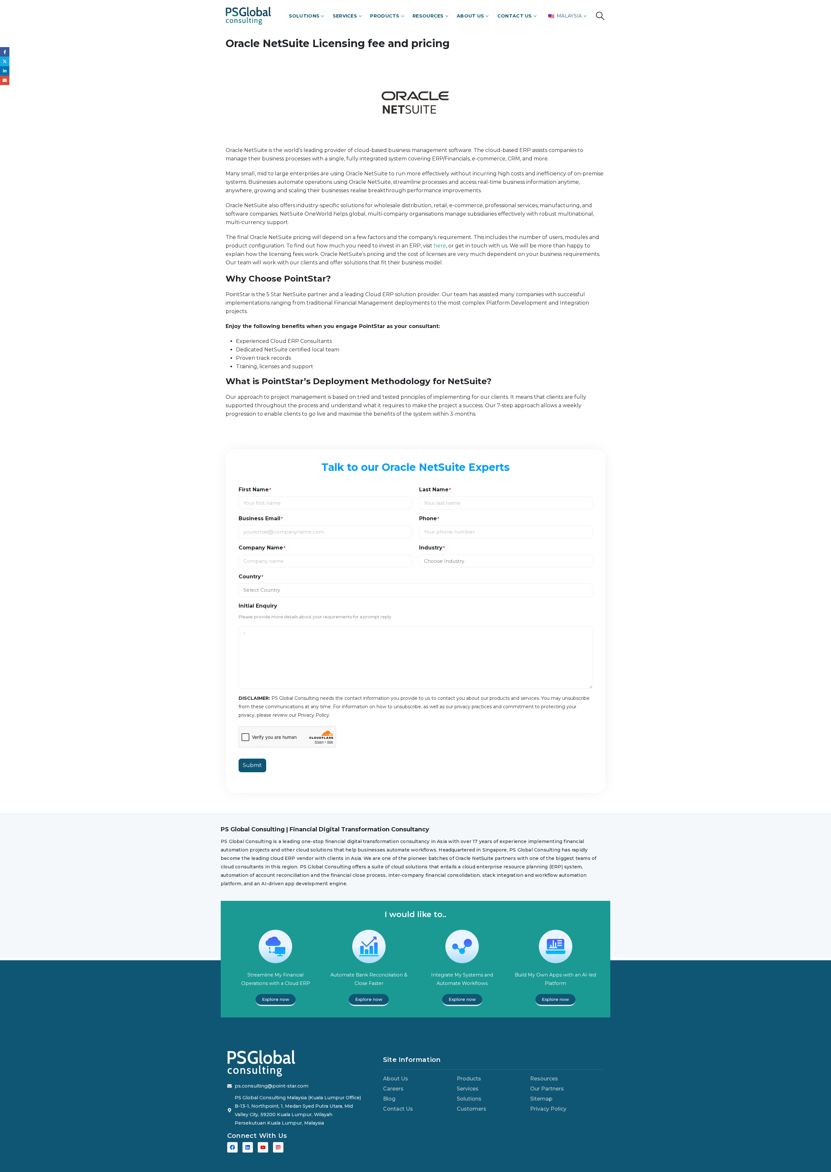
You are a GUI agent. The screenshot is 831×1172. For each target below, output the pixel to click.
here (440, 246)
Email (4, 80)
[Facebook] (232, 1147)
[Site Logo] (248, 16)
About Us (470, 16)
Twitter (4, 61)
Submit (252, 765)
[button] (600, 16)
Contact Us (514, 16)
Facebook (4, 52)
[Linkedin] (247, 1147)
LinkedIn (4, 71)
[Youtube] (263, 1147)
